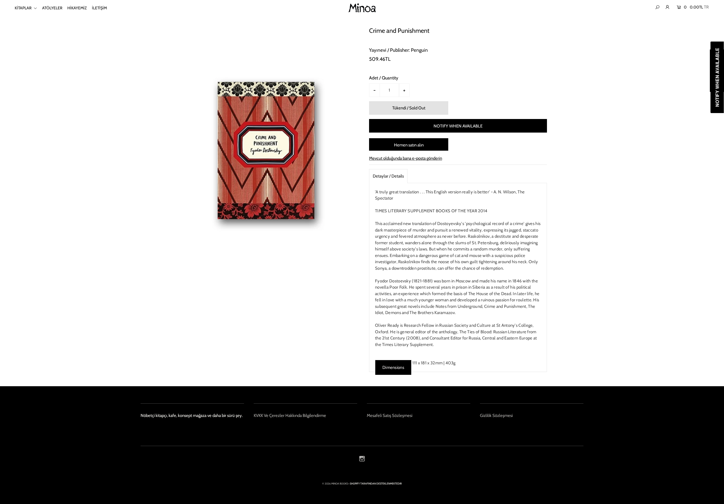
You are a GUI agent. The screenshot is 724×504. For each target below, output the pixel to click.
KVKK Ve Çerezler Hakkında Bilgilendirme (290, 415)
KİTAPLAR (23, 7)
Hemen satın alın (409, 145)
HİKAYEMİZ (77, 7)
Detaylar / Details (388, 176)
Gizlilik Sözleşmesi (496, 415)
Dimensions (393, 367)
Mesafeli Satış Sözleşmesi (389, 415)
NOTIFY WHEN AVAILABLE (458, 126)
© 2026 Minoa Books (335, 483)
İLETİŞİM (99, 7)
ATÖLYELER (52, 7)
